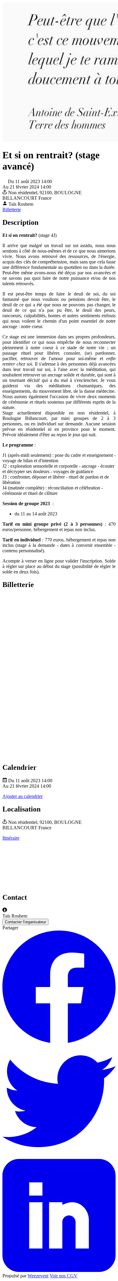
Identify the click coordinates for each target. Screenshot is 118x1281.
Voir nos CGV (63, 1275)
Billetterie (11, 209)
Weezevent (38, 1275)
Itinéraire (10, 838)
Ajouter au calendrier (22, 796)
